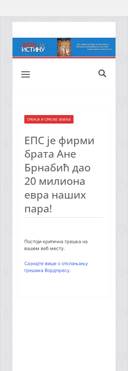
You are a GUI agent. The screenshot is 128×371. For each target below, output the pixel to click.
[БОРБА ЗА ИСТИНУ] (64, 42)
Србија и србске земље (49, 119)
